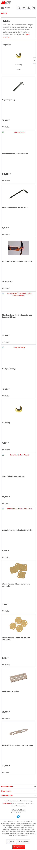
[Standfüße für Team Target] (18, 463)
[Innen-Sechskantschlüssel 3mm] (18, 194)
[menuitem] (5, 8)
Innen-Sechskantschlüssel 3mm (15, 207)
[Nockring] (18, 55)
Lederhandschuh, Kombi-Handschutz (17, 261)
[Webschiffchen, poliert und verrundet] (18, 732)
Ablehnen (11, 841)
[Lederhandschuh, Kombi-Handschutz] (18, 248)
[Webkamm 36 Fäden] (18, 678)
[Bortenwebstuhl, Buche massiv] (18, 140)
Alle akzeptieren (23, 841)
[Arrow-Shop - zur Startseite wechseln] (6, 3)
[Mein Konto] (29, 8)
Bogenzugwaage (9, 100)
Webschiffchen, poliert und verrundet (17, 745)
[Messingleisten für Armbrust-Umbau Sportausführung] (18, 302)
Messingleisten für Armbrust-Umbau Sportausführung (17, 316)
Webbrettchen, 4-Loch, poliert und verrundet (16, 585)
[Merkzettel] (24, 8)
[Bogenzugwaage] (18, 86)
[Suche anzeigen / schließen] (19, 8)
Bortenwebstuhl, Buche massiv (15, 154)
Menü (7, 7)
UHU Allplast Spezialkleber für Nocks (17, 530)
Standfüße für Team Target (13, 476)
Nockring (18, 65)
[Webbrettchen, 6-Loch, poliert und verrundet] (18, 624)
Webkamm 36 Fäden (10, 691)
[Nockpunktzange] (18, 355)
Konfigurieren (18, 847)
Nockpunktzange (9, 369)
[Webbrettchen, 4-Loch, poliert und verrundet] (18, 570)
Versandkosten (7, 803)
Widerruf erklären (18, 810)
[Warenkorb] (34, 8)
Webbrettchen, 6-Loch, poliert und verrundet (16, 639)
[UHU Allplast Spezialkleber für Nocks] (18, 517)
